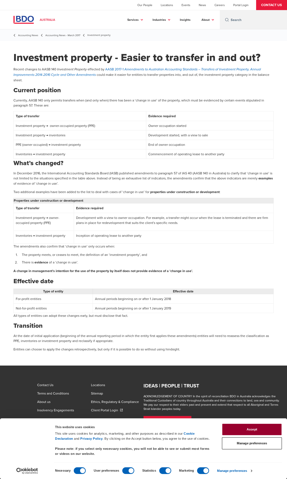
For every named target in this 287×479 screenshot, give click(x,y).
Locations (167, 5)
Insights (185, 20)
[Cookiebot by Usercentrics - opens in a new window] (27, 471)
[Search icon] (227, 20)
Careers (220, 5)
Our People (144, 5)
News (202, 5)
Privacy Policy (91, 438)
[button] (271, 5)
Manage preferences (232, 470)
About (205, 20)
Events (186, 5)
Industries (159, 20)
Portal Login (241, 5)
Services (133, 20)
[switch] (128, 470)
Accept (252, 429)
